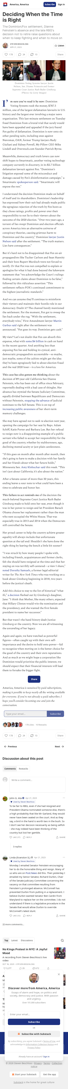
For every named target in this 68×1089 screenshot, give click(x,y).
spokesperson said (27, 182)
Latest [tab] (14, 940)
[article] (34, 958)
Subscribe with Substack (36, 1033)
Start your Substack (26, 1074)
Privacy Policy (34, 1047)
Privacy (38, 1063)
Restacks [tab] (23, 768)
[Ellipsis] (63, 797)
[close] (58, 974)
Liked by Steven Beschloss (23, 802)
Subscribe (50, 4)
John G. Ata (15, 798)
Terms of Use (49, 1041)
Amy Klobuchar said (33, 467)
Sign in (61, 4)
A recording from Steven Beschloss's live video (25, 959)
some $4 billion (35, 341)
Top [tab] (6, 940)
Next (57, 746)
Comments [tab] (10, 768)
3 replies (17, 846)
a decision (13, 595)
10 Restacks (41, 724)
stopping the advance (37, 401)
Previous (12, 746)
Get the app (49, 1074)
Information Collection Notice (40, 1044)
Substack (18, 1082)
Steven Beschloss (19, 44)
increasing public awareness (19, 409)
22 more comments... (13, 924)
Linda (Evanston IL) (19, 857)
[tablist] (16, 769)
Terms (46, 1063)
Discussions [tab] (27, 940)
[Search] (62, 940)
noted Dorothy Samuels (16, 570)
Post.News (31, 873)
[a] (59, 953)
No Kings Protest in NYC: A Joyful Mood (25, 951)
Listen (61, 45)
